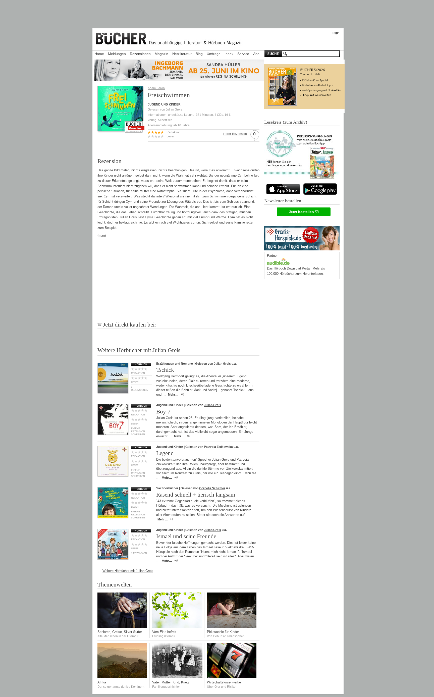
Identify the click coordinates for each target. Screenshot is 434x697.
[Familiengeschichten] (177, 677)
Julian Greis (174, 109)
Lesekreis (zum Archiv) (285, 122)
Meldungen (117, 54)
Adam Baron (156, 88)
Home (99, 54)
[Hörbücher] (278, 261)
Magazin (161, 54)
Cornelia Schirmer (212, 488)
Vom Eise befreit (164, 632)
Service (243, 54)
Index (229, 54)
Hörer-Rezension (235, 134)
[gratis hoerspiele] (302, 237)
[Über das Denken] (232, 626)
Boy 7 (163, 411)
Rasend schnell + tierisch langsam (195, 495)
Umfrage (214, 54)
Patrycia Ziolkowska (218, 447)
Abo (256, 54)
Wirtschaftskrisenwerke (224, 682)
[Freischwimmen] (120, 129)
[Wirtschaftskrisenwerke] (232, 677)
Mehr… (173, 394)
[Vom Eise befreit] (177, 626)
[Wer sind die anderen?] (122, 677)
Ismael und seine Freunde (186, 536)
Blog (199, 54)
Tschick (165, 370)
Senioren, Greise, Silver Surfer (119, 632)
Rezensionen (140, 54)
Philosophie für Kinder (223, 632)
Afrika (101, 682)
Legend (165, 453)
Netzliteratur (182, 54)
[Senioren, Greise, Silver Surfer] (122, 626)
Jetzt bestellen (302, 212)
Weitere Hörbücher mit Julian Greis (127, 571)
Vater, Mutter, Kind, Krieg (170, 682)
